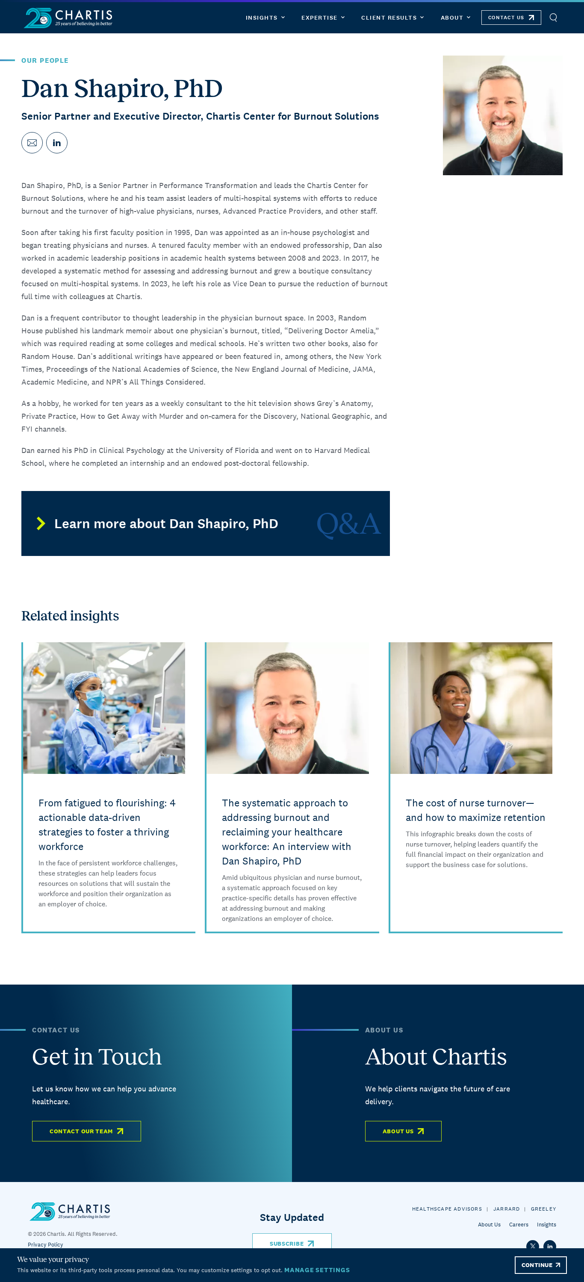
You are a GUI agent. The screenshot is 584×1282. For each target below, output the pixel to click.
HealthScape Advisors (447, 1209)
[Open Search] (553, 17)
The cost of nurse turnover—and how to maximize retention (476, 810)
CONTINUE (537, 1265)
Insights (546, 1224)
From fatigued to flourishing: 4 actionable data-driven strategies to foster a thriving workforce (107, 824)
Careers (518, 1224)
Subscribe (287, 1243)
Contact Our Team (81, 1131)
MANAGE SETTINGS (317, 1270)
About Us (398, 1131)
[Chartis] (68, 17)
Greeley (543, 1209)
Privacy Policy (45, 1244)
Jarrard (506, 1209)
